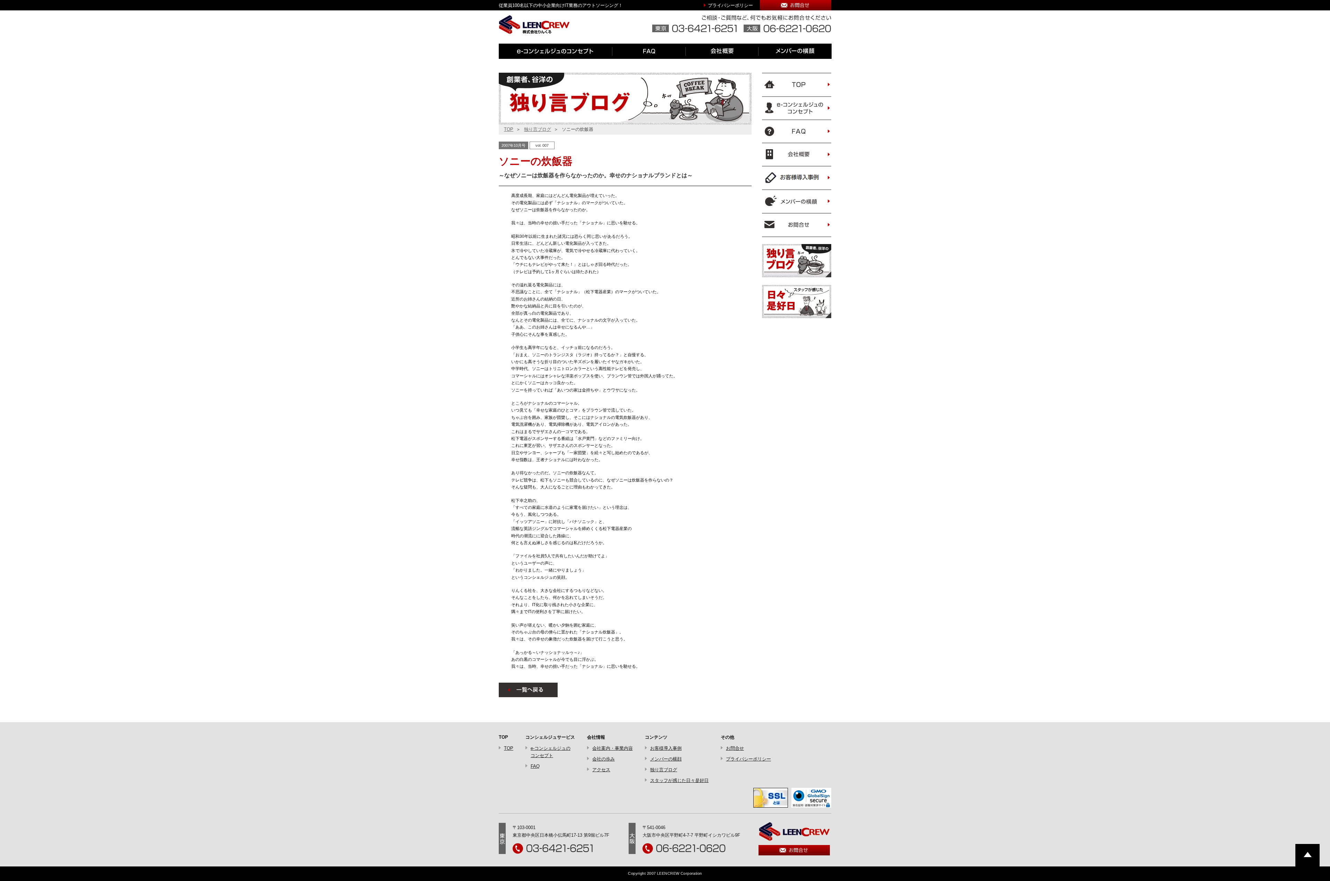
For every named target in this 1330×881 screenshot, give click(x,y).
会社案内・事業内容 (612, 748)
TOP (508, 129)
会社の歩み (603, 759)
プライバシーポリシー (730, 5)
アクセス (601, 769)
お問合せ (735, 748)
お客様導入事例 (666, 748)
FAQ (535, 766)
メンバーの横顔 (666, 759)
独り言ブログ (537, 129)
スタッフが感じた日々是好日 (679, 780)
